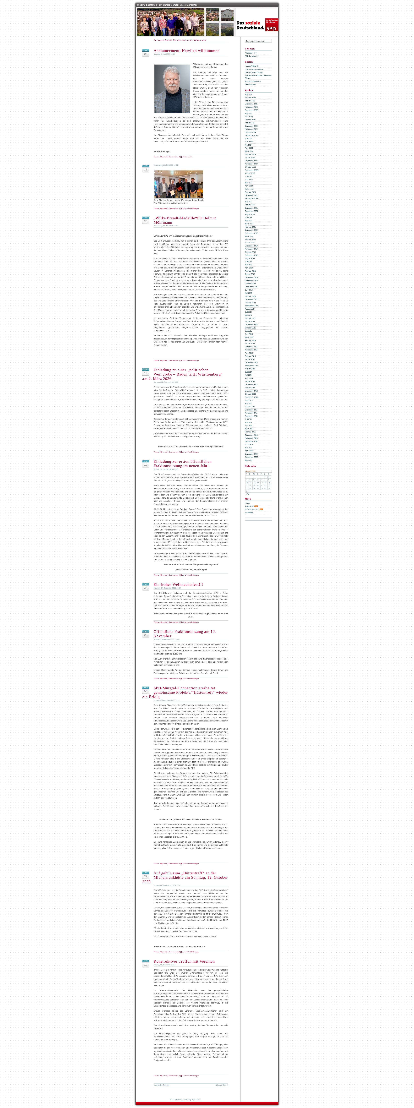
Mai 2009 (248, 460)
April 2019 (249, 268)
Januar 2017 (250, 321)
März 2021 (249, 224)
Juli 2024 (248, 139)
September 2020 (251, 233)
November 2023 (251, 164)
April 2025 (249, 116)
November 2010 (251, 438)
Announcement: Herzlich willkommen (186, 51)
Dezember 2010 (251, 435)
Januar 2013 (250, 388)
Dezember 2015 (251, 347)
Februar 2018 (250, 296)
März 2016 (249, 337)
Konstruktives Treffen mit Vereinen (184, 961)
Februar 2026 (250, 97)
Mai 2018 (248, 293)
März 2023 (249, 189)
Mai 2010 (248, 448)
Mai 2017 (248, 315)
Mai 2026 (248, 94)
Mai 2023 (248, 183)
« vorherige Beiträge (161, 1085)
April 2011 (249, 425)
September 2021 (251, 211)
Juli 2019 (248, 261)
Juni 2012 (249, 400)
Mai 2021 (248, 221)
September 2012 (251, 397)
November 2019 (251, 249)
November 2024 (251, 129)
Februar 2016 (250, 340)
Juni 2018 (249, 290)
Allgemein (163, 157)
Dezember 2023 (251, 161)
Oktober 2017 (250, 303)
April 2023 (249, 186)
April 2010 (249, 451)
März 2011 (249, 429)
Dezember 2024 (251, 126)
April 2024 (249, 148)
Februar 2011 (250, 432)
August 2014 (250, 369)
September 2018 (251, 287)
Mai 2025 (248, 113)
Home (247, 503)
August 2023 (250, 173)
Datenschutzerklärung (253, 72)
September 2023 (251, 170)
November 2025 (251, 107)
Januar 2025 (250, 123)
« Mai (247, 494)
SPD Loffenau (175, 1100)
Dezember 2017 (251, 299)
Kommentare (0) (175, 157)
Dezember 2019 (251, 246)
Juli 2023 (248, 176)
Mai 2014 (248, 375)
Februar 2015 (250, 356)
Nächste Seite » (222, 1085)
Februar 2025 (250, 120)
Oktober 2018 (250, 284)
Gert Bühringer (193, 208)
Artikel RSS (249, 506)
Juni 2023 (249, 179)
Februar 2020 (250, 239)
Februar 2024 (250, 154)
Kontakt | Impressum (253, 81)
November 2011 (251, 413)
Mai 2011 (248, 422)
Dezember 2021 (251, 208)
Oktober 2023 (250, 167)
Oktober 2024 (250, 132)
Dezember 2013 (251, 385)
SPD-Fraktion (250, 56)
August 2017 (250, 309)
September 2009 (251, 457)
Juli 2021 (248, 217)
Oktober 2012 (250, 394)
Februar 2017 (250, 318)
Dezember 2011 (251, 410)
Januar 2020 (250, 243)
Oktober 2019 (250, 252)
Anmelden (249, 512)
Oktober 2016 (250, 328)
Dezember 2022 (251, 195)
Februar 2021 (250, 227)
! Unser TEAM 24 (252, 66)
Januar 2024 (250, 157)
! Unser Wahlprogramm (254, 69)
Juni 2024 (249, 142)
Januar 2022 (250, 205)
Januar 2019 (250, 274)
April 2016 (249, 334)
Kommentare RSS (252, 509)
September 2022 (251, 198)
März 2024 (249, 151)
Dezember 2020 (251, 230)
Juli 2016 (248, 331)
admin (189, 157)
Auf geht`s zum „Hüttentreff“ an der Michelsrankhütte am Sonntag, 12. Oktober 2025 (185, 877)
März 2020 (249, 236)
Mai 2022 (248, 202)
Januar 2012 (250, 407)
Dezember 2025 (251, 104)
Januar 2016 (250, 343)
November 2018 (251, 280)
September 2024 (251, 135)
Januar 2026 (250, 101)
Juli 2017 (248, 312)
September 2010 (251, 441)
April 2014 (249, 378)
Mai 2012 (248, 403)
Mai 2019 (248, 265)
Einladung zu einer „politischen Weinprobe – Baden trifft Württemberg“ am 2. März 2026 (182, 374)
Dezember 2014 (251, 362)
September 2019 (251, 255)
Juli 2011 (248, 419)
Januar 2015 (250, 359)
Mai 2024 (248, 145)
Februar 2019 (250, 271)
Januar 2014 (250, 381)
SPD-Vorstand (250, 84)
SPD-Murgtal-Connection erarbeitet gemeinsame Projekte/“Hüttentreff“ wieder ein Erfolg (185, 692)
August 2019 (250, 258)
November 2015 (251, 350)
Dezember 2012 (251, 391)
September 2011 (251, 416)
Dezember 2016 (251, 325)
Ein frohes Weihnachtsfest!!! (178, 584)
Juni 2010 (249, 444)
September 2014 (251, 366)
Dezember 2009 (251, 454)
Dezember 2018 (251, 277)
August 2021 (250, 214)
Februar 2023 (250, 192)
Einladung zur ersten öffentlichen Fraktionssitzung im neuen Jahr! (183, 463)
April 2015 (249, 353)
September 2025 (251, 110)
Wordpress (196, 1100)
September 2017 (251, 306)
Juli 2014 (248, 372)
